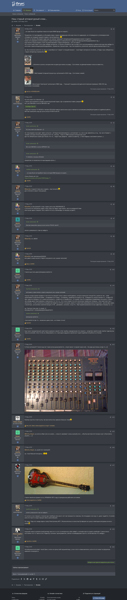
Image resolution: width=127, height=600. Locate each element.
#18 (113, 506)
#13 (113, 344)
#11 (113, 285)
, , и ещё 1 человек (40, 425)
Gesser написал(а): (31, 313)
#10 (113, 269)
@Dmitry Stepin (29, 434)
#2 (113, 97)
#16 (113, 447)
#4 (113, 166)
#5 (113, 186)
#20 (113, 547)
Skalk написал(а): (31, 126)
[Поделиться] (111, 29)
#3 (113, 123)
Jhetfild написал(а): (31, 169)
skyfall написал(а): (31, 509)
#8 (113, 236)
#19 (113, 529)
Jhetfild (15, 21)
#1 (113, 29)
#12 (113, 328)
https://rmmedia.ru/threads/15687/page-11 (37, 178)
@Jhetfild (27, 206)
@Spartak (28, 189)
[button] (45, 10)
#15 (113, 431)
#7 (113, 218)
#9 (113, 254)
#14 (113, 417)
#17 (113, 465)
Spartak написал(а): (32, 289)
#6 (113, 204)
